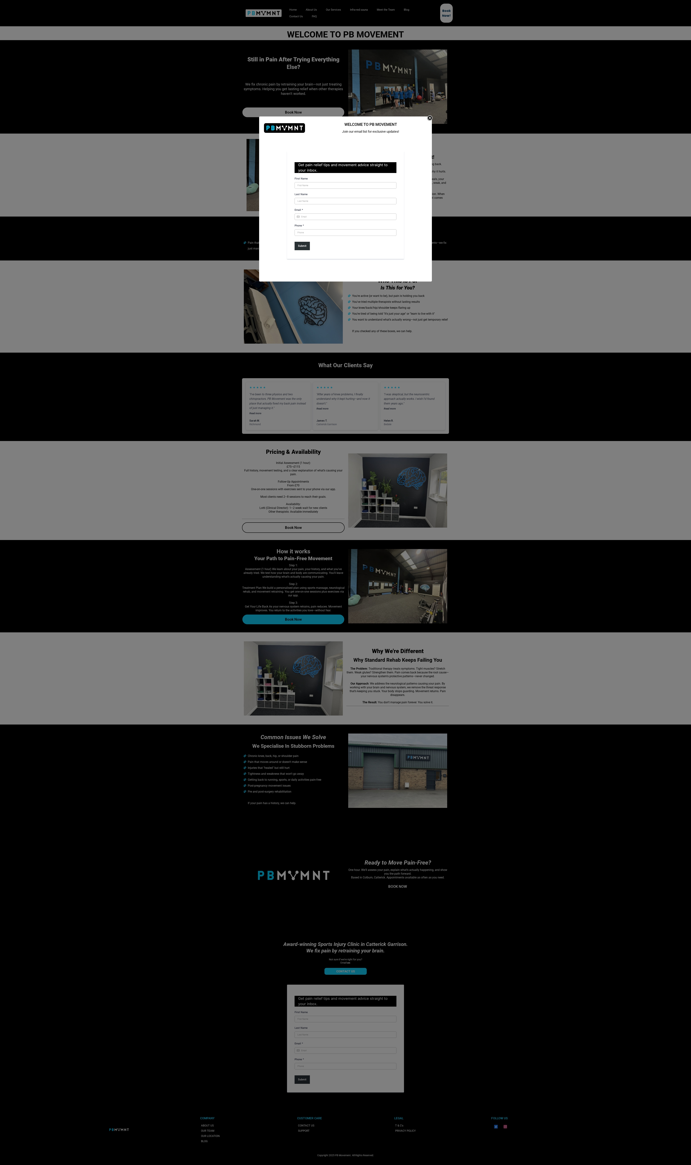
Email (299, 209)
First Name (301, 178)
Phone (299, 225)
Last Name (301, 194)
